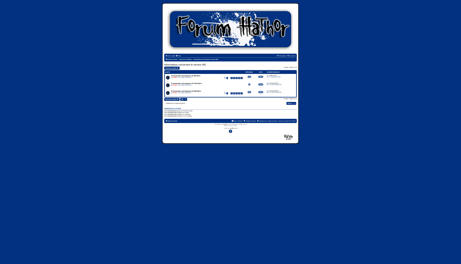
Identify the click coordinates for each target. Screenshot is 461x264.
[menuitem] (178, 55)
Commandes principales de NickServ (186, 91)
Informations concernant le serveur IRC (185, 64)
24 (239, 78)
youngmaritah (273, 83)
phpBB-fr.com (233, 128)
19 (231, 93)
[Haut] (230, 131)
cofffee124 (272, 75)
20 (234, 93)
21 (231, 78)
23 (236, 78)
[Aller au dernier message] (276, 75)
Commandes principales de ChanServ (186, 83)
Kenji (175, 77)
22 (234, 78)
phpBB (225, 124)
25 (241, 78)
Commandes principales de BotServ (185, 76)
